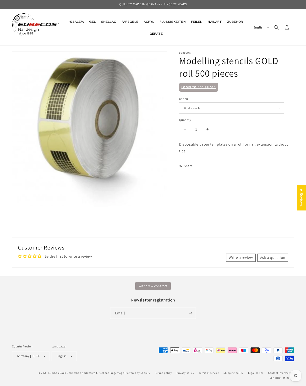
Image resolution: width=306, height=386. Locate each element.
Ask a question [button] (272, 257)
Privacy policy (185, 373)
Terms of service (209, 373)
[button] (276, 27)
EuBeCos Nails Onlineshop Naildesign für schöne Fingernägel (86, 373)
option (183, 99)
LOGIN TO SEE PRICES (198, 87)
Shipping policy (233, 373)
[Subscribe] (190, 313)
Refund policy (163, 373)
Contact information (281, 373)
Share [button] (188, 166)
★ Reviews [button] (301, 197)
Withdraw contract (153, 286)
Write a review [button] (241, 257)
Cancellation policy (282, 377)
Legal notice (255, 373)
